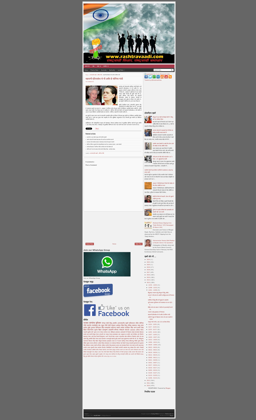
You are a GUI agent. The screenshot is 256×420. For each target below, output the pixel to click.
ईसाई (133, 332)
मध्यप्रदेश (107, 328)
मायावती (131, 343)
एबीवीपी (94, 349)
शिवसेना (134, 336)
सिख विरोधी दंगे (117, 352)
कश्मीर (115, 323)
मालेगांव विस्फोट (102, 347)
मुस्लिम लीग (101, 356)
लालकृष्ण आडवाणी (108, 330)
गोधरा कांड (99, 338)
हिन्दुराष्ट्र (102, 336)
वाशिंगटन (129, 336)
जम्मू (139, 325)
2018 (148, 269)
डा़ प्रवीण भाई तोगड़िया (131, 334)
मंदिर (137, 323)
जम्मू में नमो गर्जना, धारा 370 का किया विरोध (159, 322)
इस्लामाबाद (115, 334)
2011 (148, 383)
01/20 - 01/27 (152, 373)
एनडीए (130, 352)
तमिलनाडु (131, 341)
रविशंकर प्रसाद (90, 345)
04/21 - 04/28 (152, 360)
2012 (148, 380)
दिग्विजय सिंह (100, 328)
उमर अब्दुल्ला (121, 334)
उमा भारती (89, 334)
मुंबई (89, 328)
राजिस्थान (136, 349)
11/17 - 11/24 (152, 327)
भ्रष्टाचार (86, 341)
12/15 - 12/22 (152, 285)
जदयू (107, 354)
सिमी (122, 352)
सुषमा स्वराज (90, 343)
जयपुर (107, 334)
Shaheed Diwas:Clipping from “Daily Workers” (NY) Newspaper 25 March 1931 (163, 225)
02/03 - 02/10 (152, 370)
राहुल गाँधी (104, 325)
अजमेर (85, 347)
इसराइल (126, 352)
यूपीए (116, 338)
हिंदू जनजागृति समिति (123, 354)
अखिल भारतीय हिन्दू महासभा (109, 345)
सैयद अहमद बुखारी (94, 354)
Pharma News (94, 70)
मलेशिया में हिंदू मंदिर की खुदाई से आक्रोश (158, 300)
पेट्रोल (140, 352)
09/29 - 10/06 (152, 345)
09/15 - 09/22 (152, 350)
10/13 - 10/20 (152, 339)
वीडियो (85, 352)
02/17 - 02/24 (152, 365)
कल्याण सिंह (135, 352)
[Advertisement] (100, 226)
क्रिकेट (105, 349)
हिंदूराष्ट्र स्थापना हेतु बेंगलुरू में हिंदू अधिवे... (159, 292)
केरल (97, 334)
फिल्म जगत (129, 345)
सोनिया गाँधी (99, 74)
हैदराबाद (104, 341)
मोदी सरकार (112, 325)
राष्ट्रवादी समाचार (97, 415)
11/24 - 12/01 (152, 324)
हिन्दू (111, 323)
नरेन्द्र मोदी (106, 323)
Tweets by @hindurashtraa (153, 80)
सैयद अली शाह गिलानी (94, 336)
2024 (148, 259)
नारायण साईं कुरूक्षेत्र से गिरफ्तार (156, 312)
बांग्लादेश (137, 332)
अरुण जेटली (109, 336)
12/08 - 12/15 (152, 287)
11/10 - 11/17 (152, 329)
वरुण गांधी (141, 349)
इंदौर (138, 336)
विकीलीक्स (109, 347)
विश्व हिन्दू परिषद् (126, 325)
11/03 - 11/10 (152, 332)
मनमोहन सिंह (129, 328)
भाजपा (86, 323)
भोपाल (102, 332)
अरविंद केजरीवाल (88, 349)
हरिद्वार (96, 352)
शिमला (111, 352)
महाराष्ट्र (86, 336)
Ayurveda (103, 70)
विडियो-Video (140, 354)
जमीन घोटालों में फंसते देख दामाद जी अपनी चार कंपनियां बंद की (100, 139)
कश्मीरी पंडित (92, 338)
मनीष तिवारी (107, 352)
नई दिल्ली (123, 343)
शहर (98, 66)
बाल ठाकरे (131, 349)
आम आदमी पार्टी (133, 354)
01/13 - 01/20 (152, 375)
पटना (98, 332)
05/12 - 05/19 (152, 355)
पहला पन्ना (87, 66)
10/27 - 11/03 (152, 334)
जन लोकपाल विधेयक (115, 343)
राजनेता (105, 66)
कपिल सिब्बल (99, 349)
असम (99, 352)
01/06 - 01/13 (152, 378)
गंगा (141, 336)
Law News (121, 70)
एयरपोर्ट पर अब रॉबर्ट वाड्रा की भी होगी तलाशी (96, 137)
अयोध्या (118, 325)
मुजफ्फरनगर (137, 343)
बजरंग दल (123, 349)
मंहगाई (113, 338)
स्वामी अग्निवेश (98, 345)
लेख (93, 66)
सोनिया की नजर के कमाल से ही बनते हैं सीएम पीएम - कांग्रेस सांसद (101, 149)
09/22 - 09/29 (152, 347)
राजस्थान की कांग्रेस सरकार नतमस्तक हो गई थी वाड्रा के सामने (100, 142)
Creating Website (155, 413)
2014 (148, 280)
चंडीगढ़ (124, 341)
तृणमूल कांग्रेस (116, 349)
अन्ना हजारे (137, 328)
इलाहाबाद (109, 341)
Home (86, 70)
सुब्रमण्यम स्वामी (128, 338)
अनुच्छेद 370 (102, 354)
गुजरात (93, 328)
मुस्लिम (99, 323)
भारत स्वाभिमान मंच (113, 354)
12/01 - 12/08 (152, 290)
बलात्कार (104, 338)
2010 (148, 385)
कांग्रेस (92, 323)
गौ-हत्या (119, 341)
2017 (148, 272)
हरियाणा (96, 343)
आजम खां (118, 345)
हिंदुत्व (100, 341)
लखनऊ (134, 325)
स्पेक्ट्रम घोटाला (124, 330)
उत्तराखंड (123, 345)
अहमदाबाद (133, 330)
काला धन (114, 341)
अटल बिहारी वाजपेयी (117, 347)
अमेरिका (138, 330)
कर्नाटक (106, 332)
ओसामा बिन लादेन (135, 347)
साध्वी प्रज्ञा (121, 338)
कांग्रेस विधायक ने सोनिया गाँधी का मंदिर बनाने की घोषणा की (100, 146)
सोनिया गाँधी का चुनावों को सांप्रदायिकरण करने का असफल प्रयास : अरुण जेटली (104, 144)
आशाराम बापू (126, 347)
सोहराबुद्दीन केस (91, 352)
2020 (148, 264)
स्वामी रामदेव (120, 328)
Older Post (139, 244)
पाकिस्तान (132, 323)
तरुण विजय (110, 349)
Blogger (168, 388)
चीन (133, 338)
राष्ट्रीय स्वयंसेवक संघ (94, 325)
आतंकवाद (117, 332)
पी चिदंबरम (129, 332)
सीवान (115, 356)
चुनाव (95, 332)
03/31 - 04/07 (152, 362)
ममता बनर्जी (135, 345)
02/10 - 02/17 (152, 368)
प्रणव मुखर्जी (91, 347)
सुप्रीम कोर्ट (91, 332)
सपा (109, 332)
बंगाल (96, 347)
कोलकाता (107, 343)
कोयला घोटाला (94, 356)
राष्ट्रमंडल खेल (123, 336)
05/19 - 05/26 (152, 352)
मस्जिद (116, 330)
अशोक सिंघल (101, 343)
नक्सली (142, 347)
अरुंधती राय (102, 334)
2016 (148, 275)
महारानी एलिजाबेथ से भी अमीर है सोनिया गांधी (104, 78)
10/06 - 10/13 (152, 342)
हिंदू (88, 338)
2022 (148, 262)
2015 (148, 277)
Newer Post (89, 244)
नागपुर (127, 343)
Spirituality (112, 70)
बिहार (100, 330)
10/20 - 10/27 (152, 337)
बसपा (126, 349)
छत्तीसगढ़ (106, 356)
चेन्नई (127, 341)
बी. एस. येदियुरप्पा (139, 338)
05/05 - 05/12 (152, 357)
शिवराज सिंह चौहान (94, 341)
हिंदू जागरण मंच (111, 356)
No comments (90, 81)
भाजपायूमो (109, 338)
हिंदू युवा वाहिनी (87, 356)
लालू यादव (141, 345)
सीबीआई (113, 332)
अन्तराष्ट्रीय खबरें (93, 74)
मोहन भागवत (115, 336)
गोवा (102, 352)
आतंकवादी (123, 332)
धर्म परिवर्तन (141, 334)
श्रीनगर (114, 328)
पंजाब (110, 334)
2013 (148, 282)
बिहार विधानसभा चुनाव (91, 330)
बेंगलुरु (94, 334)
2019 (148, 267)
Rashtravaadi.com (169, 413)
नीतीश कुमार (137, 341)
